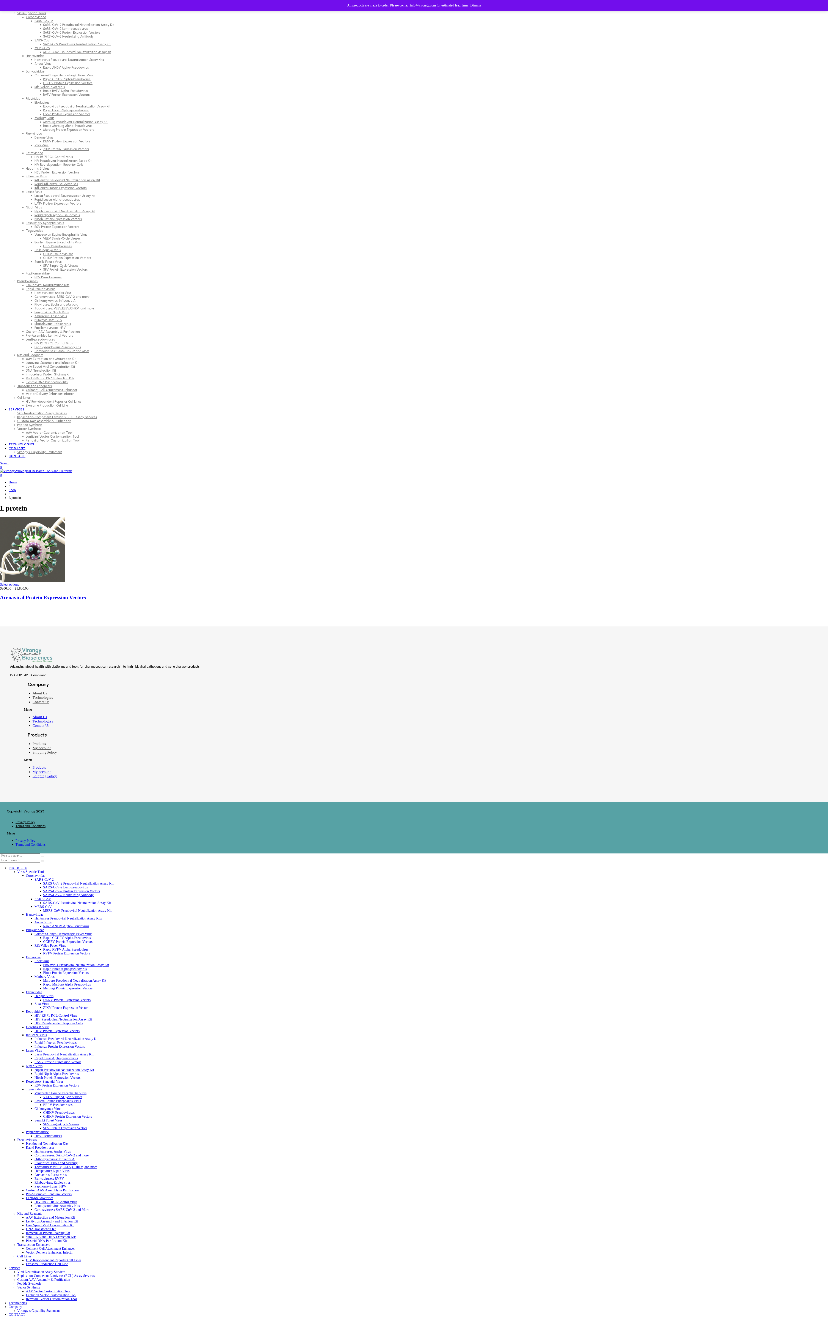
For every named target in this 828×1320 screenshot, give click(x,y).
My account (42, 748)
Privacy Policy (25, 822)
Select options (9, 584)
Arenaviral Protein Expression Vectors (43, 597)
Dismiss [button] (475, 5)
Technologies (43, 697)
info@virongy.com (423, 5)
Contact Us (41, 702)
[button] (141, 709)
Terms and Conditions (30, 826)
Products (39, 744)
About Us (40, 693)
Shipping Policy (45, 752)
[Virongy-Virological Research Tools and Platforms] (36, 471)
